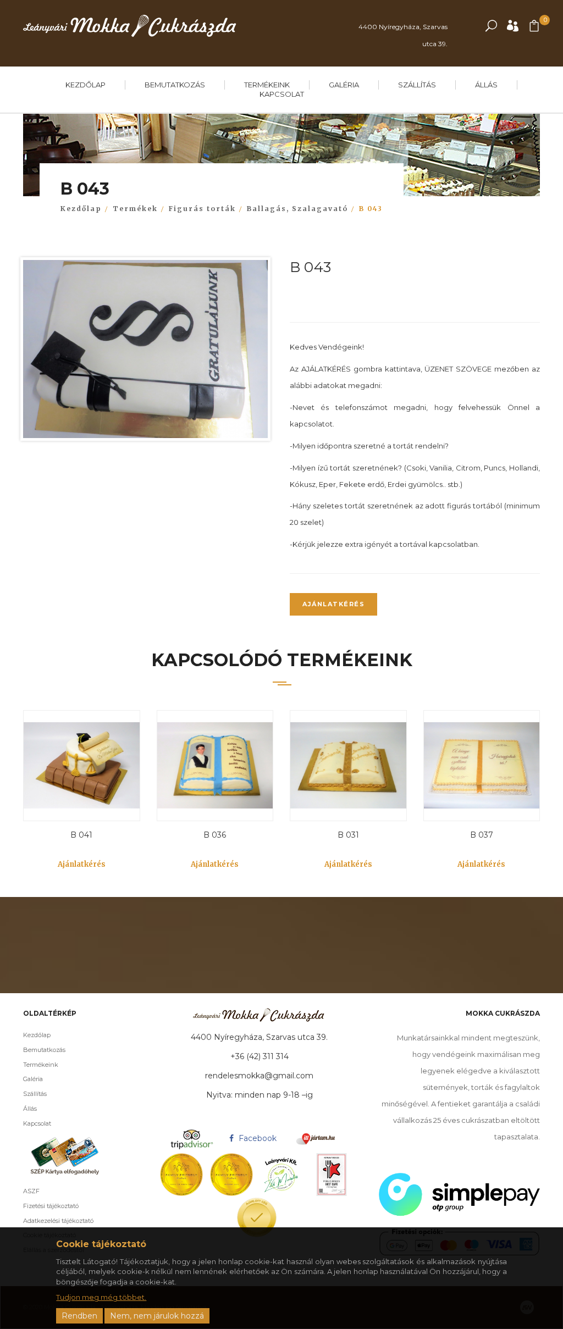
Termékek (135, 208)
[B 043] (145, 352)
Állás (486, 84)
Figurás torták (202, 208)
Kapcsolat (282, 94)
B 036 (214, 835)
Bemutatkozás (175, 84)
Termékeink (267, 84)
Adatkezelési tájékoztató (58, 1221)
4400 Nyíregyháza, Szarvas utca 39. (403, 35)
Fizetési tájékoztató (51, 1206)
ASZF (31, 1191)
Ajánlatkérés (333, 604)
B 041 (81, 835)
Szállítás (417, 84)
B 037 (481, 835)
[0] (534, 28)
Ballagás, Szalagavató (297, 208)
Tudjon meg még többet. (101, 1297)
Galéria (344, 84)
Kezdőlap (85, 84)
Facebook (256, 1138)
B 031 (348, 835)
